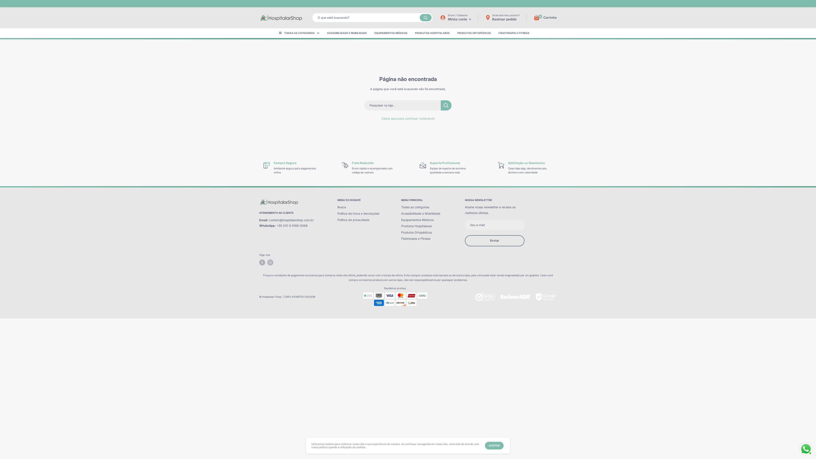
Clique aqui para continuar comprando (408, 118)
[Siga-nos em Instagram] (270, 262)
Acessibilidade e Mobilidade (347, 33)
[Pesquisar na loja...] (446, 105)
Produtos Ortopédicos (474, 33)
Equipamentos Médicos (390, 33)
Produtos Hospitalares (432, 33)
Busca (341, 207)
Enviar (494, 240)
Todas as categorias (299, 33)
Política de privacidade (353, 220)
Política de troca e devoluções (358, 213)
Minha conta (458, 19)
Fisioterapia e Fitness (514, 33)
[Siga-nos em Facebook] (262, 262)
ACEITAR (494, 445)
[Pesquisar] (426, 17)
